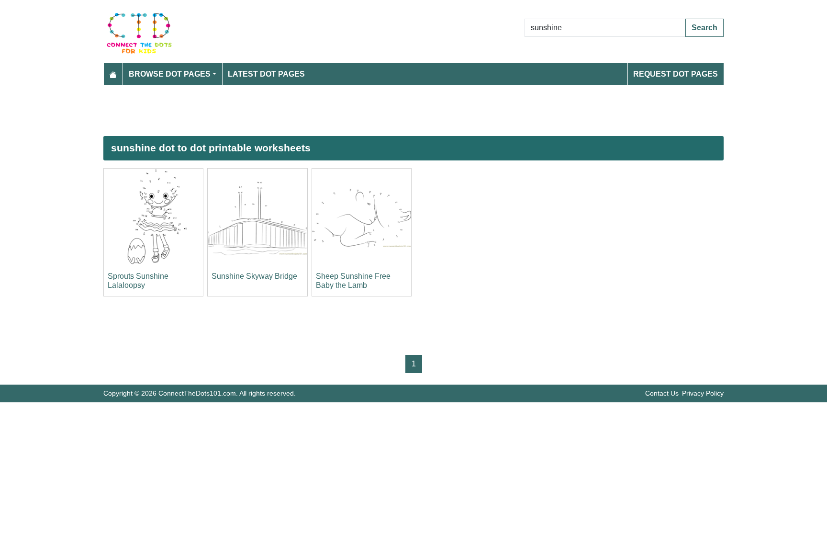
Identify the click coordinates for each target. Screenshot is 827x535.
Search (704, 27)
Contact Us (662, 393)
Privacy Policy (703, 393)
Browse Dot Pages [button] (170, 74)
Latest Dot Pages (266, 74)
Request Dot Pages (675, 74)
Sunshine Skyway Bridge (254, 276)
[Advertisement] (390, 110)
